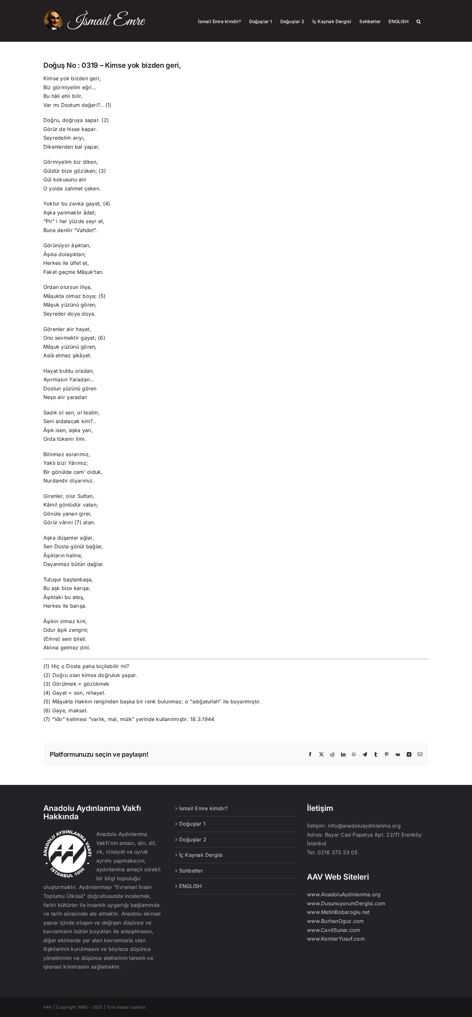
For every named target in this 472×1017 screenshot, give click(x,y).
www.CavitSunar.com (333, 930)
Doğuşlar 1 (192, 824)
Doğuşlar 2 (192, 839)
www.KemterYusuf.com (336, 938)
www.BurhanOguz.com (335, 921)
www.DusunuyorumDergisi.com (346, 903)
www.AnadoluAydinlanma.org (343, 894)
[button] (418, 21)
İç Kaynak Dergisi (201, 855)
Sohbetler (191, 870)
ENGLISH (190, 886)
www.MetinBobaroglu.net (338, 912)
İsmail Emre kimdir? (203, 808)
